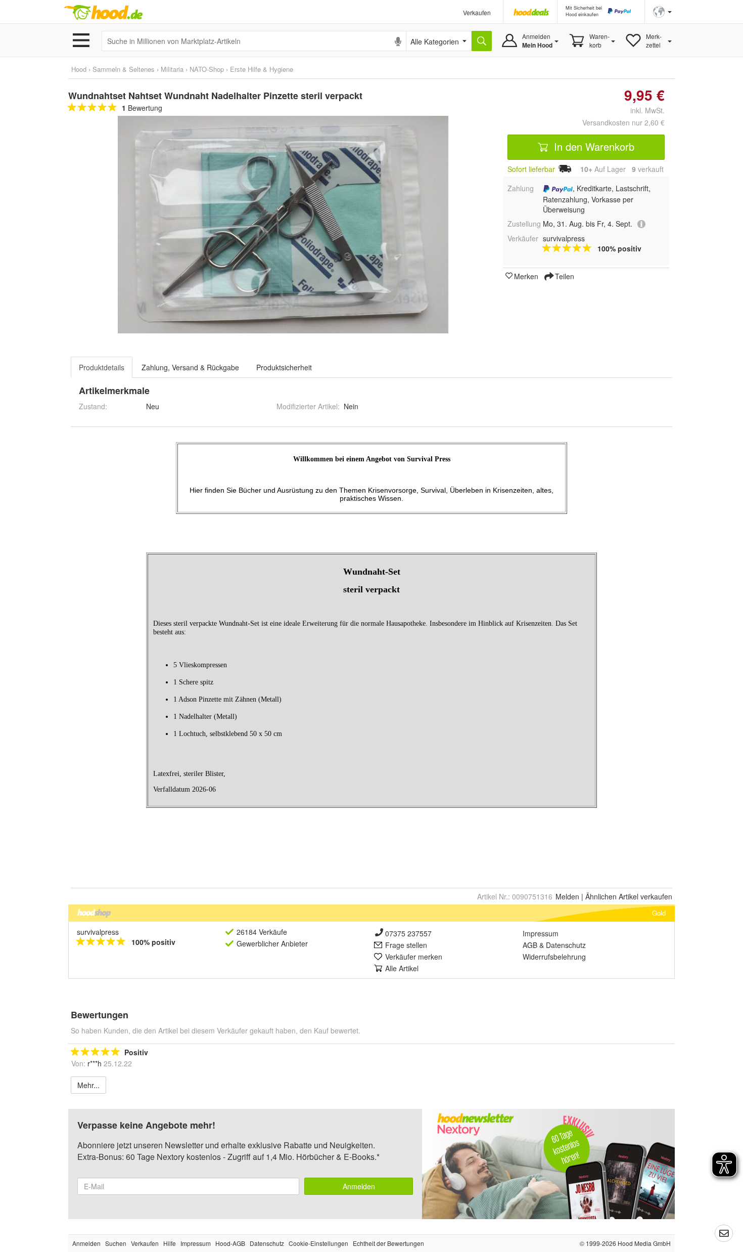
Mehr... (88, 1085)
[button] (662, 11)
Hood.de (103, 12)
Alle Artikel (402, 968)
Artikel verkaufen (628, 896)
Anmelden (359, 1186)
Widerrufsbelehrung (554, 957)
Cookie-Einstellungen (318, 1243)
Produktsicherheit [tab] (284, 367)
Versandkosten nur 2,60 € (623, 122)
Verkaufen (477, 12)
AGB (530, 945)
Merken (526, 275)
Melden (567, 896)
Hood (78, 69)
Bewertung (142, 108)
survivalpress (98, 932)
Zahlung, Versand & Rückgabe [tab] (190, 367)
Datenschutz (566, 945)
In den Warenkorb (592, 146)
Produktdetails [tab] (101, 367)
